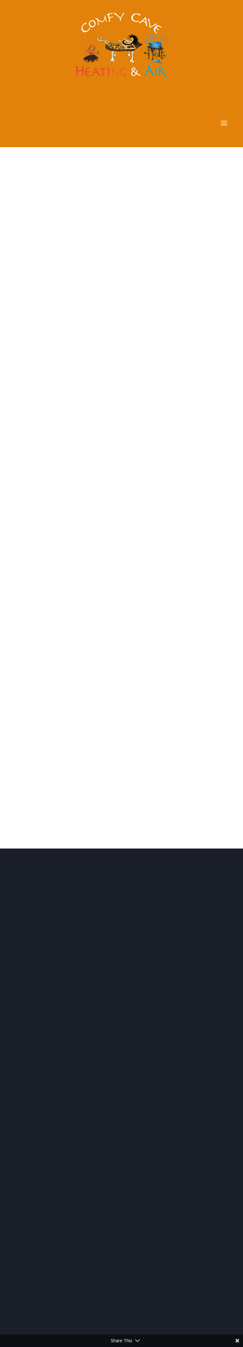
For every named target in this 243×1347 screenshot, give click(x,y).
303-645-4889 (73, 547)
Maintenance (44, 1068)
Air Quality (41, 1084)
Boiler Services (46, 1093)
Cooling (38, 1052)
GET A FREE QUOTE (121, 354)
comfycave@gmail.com (87, 565)
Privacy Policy (38, 970)
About (40, 877)
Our (47, 986)
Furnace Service (47, 1101)
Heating (38, 1043)
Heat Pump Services (53, 1109)
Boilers (37, 1060)
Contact (44, 1222)
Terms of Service (74, 970)
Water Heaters (46, 1076)
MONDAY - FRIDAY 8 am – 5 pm (91, 584)
